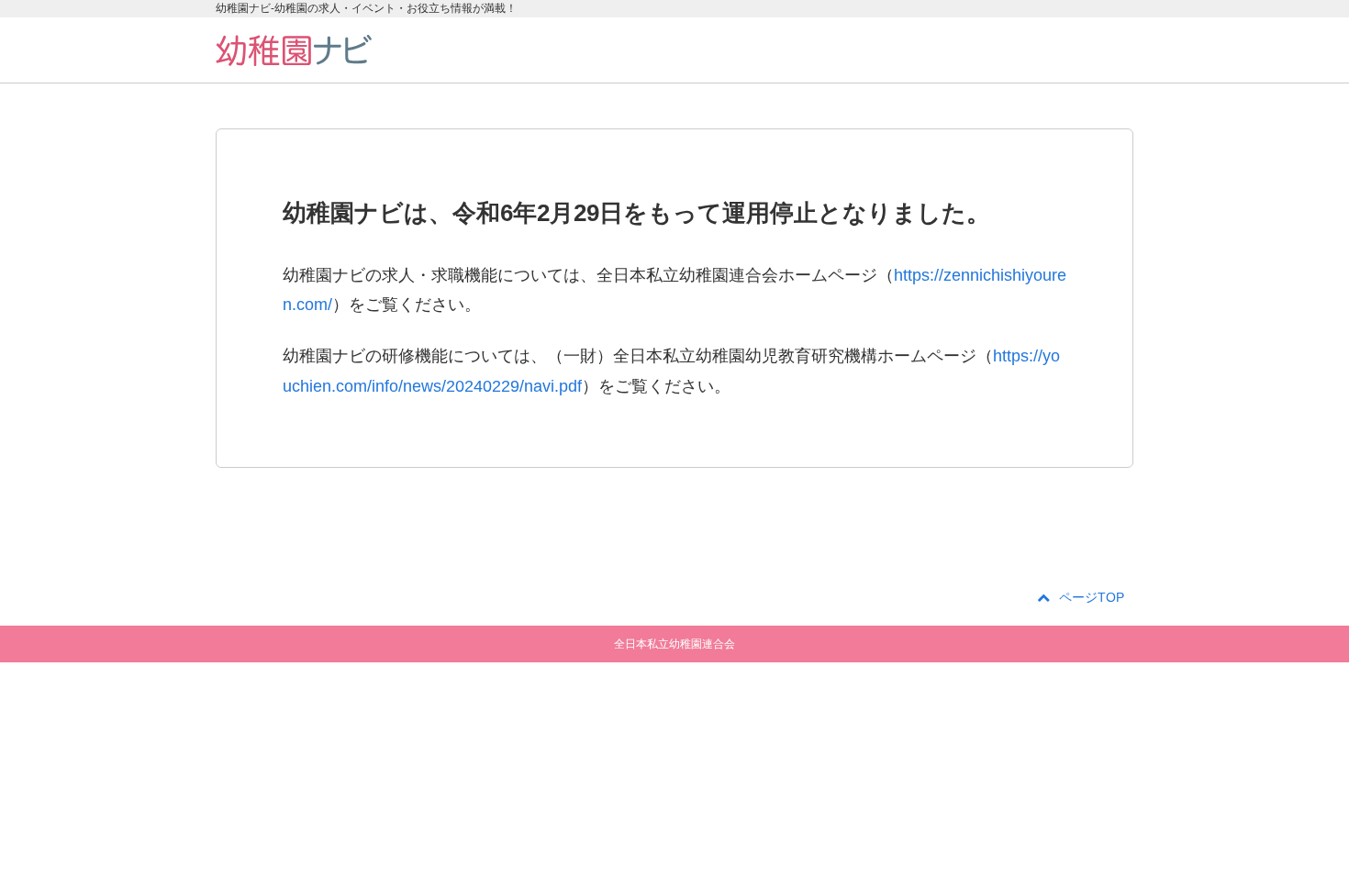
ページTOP (1091, 597)
